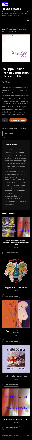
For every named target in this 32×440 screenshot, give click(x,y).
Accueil (4, 29)
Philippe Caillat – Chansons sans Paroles (16, 332)
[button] (26, 37)
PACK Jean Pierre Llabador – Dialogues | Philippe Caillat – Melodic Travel (16, 242)
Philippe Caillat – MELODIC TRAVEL (16, 419)
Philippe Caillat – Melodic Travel (16, 376)
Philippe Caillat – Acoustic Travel (16, 288)
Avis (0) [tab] (7, 138)
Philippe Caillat (12, 29)
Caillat (25, 128)
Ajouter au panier (18, 120)
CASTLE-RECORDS (11, 9)
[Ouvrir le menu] (28, 20)
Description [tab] (8, 133)
